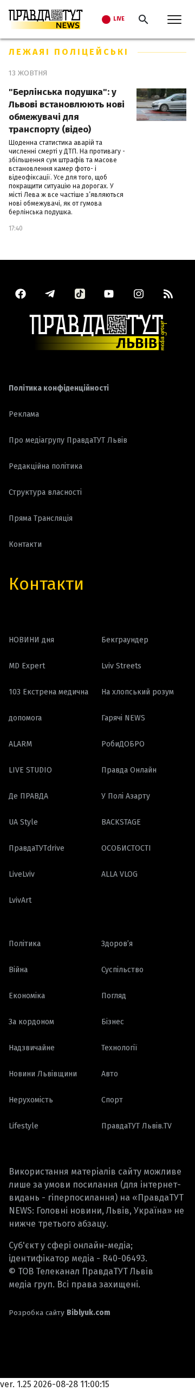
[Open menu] (174, 19)
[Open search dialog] (143, 19)
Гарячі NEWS (123, 718)
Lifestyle (23, 1126)
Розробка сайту (59, 1312)
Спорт (112, 1100)
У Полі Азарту (125, 796)
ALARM (20, 744)
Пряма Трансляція (41, 518)
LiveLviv (22, 874)
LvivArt (20, 900)
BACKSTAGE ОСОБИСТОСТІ (126, 835)
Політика (25, 943)
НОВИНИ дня (31, 640)
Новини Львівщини (43, 1074)
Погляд (113, 995)
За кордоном (31, 1021)
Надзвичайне (32, 1047)
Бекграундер (124, 640)
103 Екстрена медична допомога (48, 705)
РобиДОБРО (123, 744)
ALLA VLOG (119, 874)
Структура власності (45, 492)
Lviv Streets (121, 666)
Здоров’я (117, 943)
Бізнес (112, 1021)
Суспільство (122, 969)
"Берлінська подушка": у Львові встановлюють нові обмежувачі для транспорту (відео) (67, 110)
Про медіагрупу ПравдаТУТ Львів (68, 440)
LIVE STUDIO (30, 770)
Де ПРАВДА (28, 796)
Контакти (46, 583)
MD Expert (27, 666)
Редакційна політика (45, 466)
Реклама (24, 414)
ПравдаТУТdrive (36, 848)
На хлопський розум (137, 692)
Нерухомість (31, 1100)
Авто (109, 1074)
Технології (119, 1047)
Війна (18, 969)
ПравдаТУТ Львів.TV (136, 1126)
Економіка (27, 995)
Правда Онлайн (129, 770)
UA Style (23, 822)
